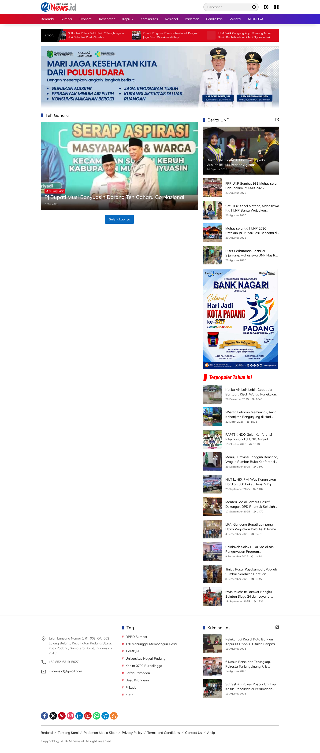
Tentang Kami (68, 733)
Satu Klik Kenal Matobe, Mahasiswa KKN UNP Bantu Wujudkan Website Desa (252, 208)
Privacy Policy (132, 733)
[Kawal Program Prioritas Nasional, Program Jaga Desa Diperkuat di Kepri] (113, 35)
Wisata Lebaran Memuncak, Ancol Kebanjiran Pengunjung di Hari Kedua (251, 414)
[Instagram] (70, 716)
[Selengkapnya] (277, 119)
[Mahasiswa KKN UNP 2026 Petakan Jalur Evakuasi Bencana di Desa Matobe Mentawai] (212, 232)
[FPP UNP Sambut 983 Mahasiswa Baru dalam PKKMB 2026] (212, 187)
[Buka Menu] (276, 7)
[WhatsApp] (96, 716)
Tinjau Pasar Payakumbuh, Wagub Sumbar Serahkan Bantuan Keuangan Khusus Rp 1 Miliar (251, 571)
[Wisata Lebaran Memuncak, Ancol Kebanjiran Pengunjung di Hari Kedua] (212, 416)
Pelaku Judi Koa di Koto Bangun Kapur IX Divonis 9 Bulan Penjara (250, 641)
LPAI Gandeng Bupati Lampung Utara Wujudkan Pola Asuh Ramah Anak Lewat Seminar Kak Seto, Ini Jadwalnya (251, 526)
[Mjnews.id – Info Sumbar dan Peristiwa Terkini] (58, 7)
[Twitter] (53, 716)
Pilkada (131, 687)
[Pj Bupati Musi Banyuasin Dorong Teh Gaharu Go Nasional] (119, 166)
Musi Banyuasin (55, 191)
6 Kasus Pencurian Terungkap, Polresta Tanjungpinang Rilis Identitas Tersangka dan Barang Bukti (249, 664)
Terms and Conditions (163, 733)
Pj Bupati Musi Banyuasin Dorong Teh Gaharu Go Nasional (114, 197)
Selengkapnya (119, 219)
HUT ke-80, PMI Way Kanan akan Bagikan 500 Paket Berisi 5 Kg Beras (250, 481)
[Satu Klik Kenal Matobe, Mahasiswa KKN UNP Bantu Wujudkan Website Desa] (212, 210)
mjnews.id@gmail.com (65, 671)
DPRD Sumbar (136, 637)
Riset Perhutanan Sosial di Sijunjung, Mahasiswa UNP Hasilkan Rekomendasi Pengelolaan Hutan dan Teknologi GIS (252, 253)
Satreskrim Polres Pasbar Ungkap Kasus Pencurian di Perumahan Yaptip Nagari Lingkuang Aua (250, 686)
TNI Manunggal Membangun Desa (151, 644)
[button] (254, 7)
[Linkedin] (79, 716)
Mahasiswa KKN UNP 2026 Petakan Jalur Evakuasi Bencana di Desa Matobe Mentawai (251, 230)
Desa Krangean (137, 680)
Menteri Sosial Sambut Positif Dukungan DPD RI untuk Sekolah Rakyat (250, 504)
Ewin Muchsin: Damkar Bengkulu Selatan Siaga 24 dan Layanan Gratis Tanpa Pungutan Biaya (249, 594)
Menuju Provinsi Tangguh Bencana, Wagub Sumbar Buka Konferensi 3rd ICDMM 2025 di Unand (251, 459)
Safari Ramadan (138, 673)
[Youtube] (88, 716)
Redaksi (47, 733)
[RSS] (114, 716)
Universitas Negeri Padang (145, 658)
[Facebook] (44, 716)
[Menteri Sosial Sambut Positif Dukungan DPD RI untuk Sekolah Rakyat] (212, 506)
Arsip (211, 733)
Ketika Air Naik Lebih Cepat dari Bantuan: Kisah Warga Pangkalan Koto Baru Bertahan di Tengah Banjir (250, 392)
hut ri (129, 695)
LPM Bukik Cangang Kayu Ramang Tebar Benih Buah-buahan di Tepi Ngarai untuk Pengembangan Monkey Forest (221, 35)
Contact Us (193, 733)
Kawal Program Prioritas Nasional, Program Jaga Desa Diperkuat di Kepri (148, 35)
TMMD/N (132, 651)
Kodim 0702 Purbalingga (144, 666)
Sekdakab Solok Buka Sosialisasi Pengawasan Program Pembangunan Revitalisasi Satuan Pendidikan (251, 549)
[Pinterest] (62, 716)
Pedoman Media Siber (100, 733)
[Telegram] (105, 716)
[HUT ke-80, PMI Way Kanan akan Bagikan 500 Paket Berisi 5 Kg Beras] (212, 484)
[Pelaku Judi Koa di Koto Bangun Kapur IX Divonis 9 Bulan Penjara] (212, 643)
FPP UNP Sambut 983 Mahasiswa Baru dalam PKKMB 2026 (250, 185)
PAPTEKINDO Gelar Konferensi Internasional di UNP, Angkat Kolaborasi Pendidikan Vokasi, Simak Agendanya (248, 437)
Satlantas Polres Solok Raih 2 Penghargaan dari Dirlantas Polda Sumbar (73, 35)
